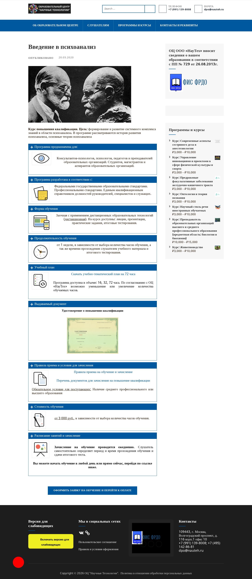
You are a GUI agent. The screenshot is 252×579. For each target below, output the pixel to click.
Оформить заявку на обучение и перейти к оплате (92, 490)
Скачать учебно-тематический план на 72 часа (103, 274)
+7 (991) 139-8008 (179, 9)
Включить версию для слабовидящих (54, 542)
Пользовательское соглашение (98, 542)
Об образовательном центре (55, 25)
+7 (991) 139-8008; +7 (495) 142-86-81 (199, 545)
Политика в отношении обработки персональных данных (156, 573)
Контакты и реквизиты (179, 25)
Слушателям (98, 25)
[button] (143, 544)
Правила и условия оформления (98, 549)
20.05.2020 (66, 57)
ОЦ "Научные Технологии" (101, 573)
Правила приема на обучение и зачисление (103, 372)
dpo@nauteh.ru (214, 9)
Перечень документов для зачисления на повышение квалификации (103, 381)
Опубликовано (40, 58)
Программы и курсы (134, 25)
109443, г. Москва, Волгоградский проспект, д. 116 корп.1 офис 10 (198, 536)
